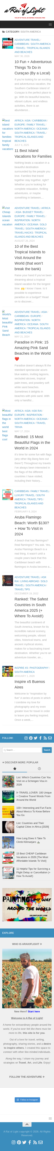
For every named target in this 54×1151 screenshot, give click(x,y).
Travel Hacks (24, 232)
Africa (19, 120)
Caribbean (22, 44)
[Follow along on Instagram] (26, 738)
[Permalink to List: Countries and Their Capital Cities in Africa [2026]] (8, 827)
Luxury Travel (24, 495)
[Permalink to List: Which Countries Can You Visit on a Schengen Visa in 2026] (8, 781)
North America (25, 128)
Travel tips (35, 499)
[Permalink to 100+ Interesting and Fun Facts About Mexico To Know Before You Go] (8, 812)
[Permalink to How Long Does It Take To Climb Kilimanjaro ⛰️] (8, 842)
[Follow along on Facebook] (40, 738)
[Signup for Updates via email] (45, 738)
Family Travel (36, 124)
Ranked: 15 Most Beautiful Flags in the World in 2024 (32, 442)
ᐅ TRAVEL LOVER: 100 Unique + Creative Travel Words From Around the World (34, 796)
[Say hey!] (50, 738)
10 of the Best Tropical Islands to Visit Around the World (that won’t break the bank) (30, 257)
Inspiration (22, 220)
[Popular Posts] (14, 768)
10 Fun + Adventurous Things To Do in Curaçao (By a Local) (33, 67)
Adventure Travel (27, 40)
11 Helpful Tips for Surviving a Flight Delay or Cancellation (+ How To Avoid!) (33, 872)
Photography (39, 668)
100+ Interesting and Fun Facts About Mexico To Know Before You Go (33, 811)
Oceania (41, 128)
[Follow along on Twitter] (35, 738)
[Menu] (50, 24)
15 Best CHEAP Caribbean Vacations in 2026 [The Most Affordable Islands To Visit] (32, 857)
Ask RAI (37, 411)
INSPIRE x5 (21, 668)
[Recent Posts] (39, 768)
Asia (27, 120)
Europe (20, 124)
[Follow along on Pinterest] (31, 738)
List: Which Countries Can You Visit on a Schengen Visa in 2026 (33, 781)
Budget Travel (33, 212)
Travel (20, 48)
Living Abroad (29, 581)
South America (41, 44)
